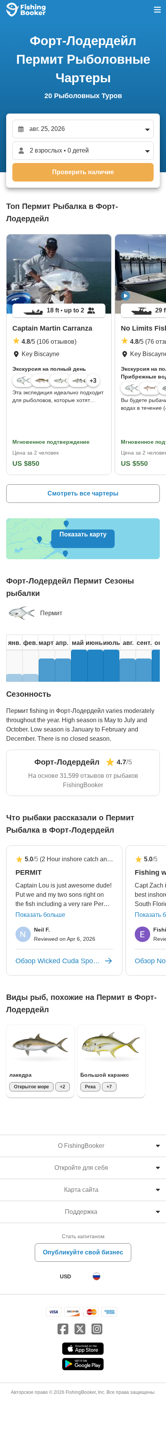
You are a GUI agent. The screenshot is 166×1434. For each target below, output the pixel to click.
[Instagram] (96, 1329)
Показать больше (40, 914)
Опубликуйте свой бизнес (83, 1252)
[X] (80, 1329)
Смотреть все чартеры (83, 493)
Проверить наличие (83, 172)
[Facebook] (63, 1329)
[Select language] (96, 1276)
